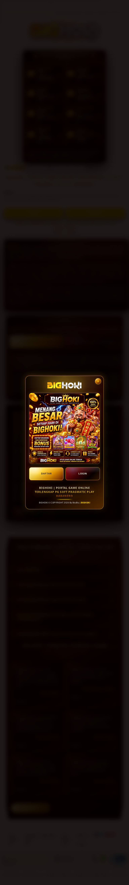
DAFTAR (46, 473)
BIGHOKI (85, 503)
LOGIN (82, 473)
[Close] (98, 381)
